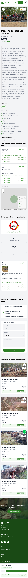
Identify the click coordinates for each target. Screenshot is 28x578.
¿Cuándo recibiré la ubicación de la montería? (14, 307)
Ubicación (4, 187)
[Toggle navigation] (25, 2)
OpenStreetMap (23, 209)
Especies (4, 104)
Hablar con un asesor (14, 511)
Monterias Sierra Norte (14, 232)
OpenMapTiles (16, 209)
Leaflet (4, 209)
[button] (3, 190)
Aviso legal (3, 556)
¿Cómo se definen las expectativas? (14, 316)
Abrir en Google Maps (21, 205)
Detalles (4, 111)
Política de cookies (5, 561)
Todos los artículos (5, 549)
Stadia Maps (9, 209)
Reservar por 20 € (16, 571)
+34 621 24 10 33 (9, 539)
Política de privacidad (6, 559)
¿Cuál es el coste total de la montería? (12, 312)
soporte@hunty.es (8, 536)
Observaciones (6, 137)
